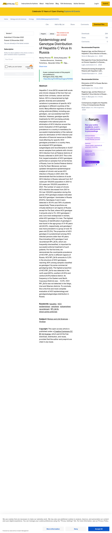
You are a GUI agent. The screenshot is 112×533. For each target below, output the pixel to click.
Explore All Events (72, 12)
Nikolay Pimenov (45, 58)
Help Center (49, 3)
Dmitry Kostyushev (60, 58)
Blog (57, 3)
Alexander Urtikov (54, 63)
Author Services (79, 3)
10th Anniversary (66, 3)
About (41, 3)
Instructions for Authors (29, 3)
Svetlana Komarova (47, 60)
